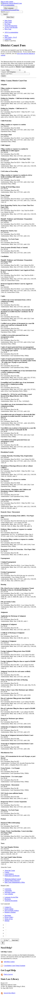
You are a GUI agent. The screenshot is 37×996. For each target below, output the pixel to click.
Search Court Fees (6, 74)
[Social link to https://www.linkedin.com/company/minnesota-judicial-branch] (6, 936)
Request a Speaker (10, 912)
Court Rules (8, 890)
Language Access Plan (11, 897)
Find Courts (8, 22)
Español (3, 10)
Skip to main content (7, 1)
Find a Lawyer (8, 974)
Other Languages (9, 8)
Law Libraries (9, 894)
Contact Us (8, 907)
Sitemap (7, 920)
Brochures (8, 899)
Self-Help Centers (10, 892)
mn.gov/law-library (9, 993)
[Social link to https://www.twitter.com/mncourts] (6, 927)
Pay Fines (7, 24)
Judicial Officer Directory (12, 880)
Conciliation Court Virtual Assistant (14, 965)
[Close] (3, 943)
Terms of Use (9, 919)
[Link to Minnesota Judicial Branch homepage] (11, 3)
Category (3, 72)
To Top (6, 940)
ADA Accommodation (7, 5)
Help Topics (8, 20)
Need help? (15, 940)
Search (3, 12)
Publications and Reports (12, 875)
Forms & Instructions (11, 25)
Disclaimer (8, 915)
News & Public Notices (12, 910)
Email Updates (9, 909)
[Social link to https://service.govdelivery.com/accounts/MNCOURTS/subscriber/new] (6, 933)
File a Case (8, 29)
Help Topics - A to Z (11, 37)
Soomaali (13, 10)
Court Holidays (9, 874)
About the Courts (10, 870)
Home (6, 35)
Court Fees (8, 39)
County (3, 70)
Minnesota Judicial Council (13, 879)
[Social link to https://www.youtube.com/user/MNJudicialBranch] (6, 930)
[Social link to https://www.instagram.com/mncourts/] (6, 925)
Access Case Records (11, 27)
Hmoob (8, 10)
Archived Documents (11, 900)
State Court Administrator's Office (15, 882)
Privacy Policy (9, 917)
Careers (7, 872)
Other (17, 10)
